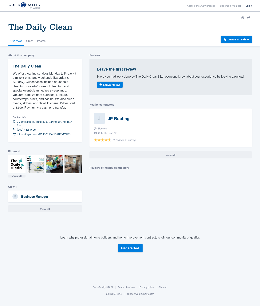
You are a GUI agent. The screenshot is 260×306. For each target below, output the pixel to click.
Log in (249, 5)
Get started (130, 248)
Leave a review (238, 39)
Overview (16, 41)
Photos (41, 41)
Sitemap (163, 287)
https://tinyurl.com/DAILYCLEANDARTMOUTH (44, 134)
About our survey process (201, 5)
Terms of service (126, 287)
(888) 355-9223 (114, 293)
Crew (29, 41)
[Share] (249, 17)
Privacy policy (147, 287)
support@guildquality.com (140, 293)
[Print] (243, 17)
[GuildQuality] (24, 5)
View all (17, 176)
